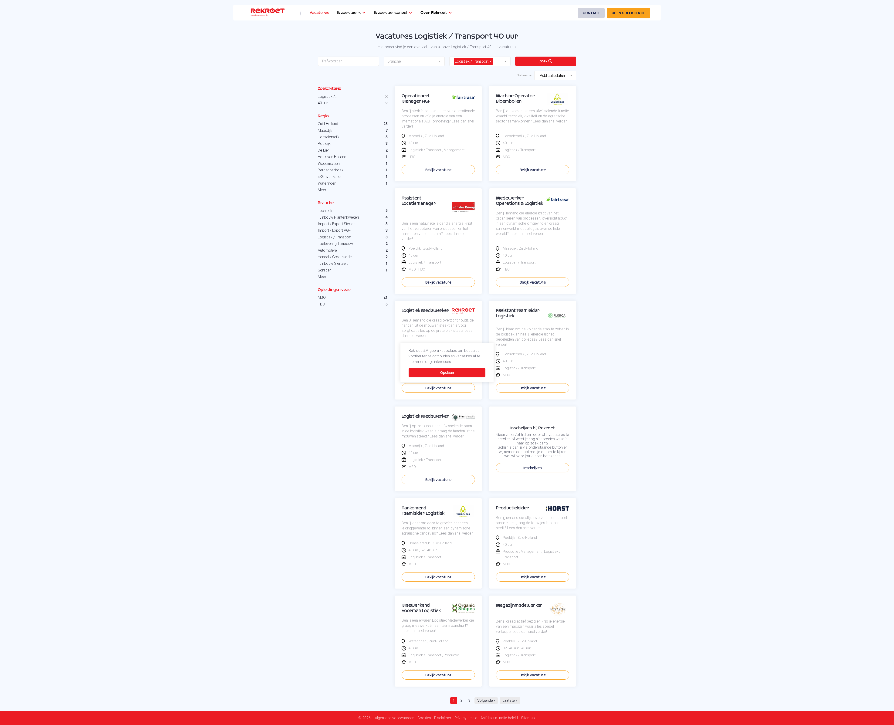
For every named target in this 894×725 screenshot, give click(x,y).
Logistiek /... (328, 96)
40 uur (323, 103)
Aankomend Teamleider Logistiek (423, 510)
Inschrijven (532, 468)
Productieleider (512, 508)
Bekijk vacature (438, 170)
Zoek (543, 61)
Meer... (323, 190)
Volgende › (486, 700)
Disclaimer (442, 718)
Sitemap (528, 718)
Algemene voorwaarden (394, 718)
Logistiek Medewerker (425, 310)
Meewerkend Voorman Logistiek (421, 608)
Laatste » (510, 700)
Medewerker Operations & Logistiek (519, 200)
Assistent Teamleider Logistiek (518, 313)
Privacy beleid (465, 718)
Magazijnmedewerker (519, 605)
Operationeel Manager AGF (416, 98)
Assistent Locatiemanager (419, 200)
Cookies (424, 718)
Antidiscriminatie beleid (499, 718)
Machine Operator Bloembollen (515, 98)
